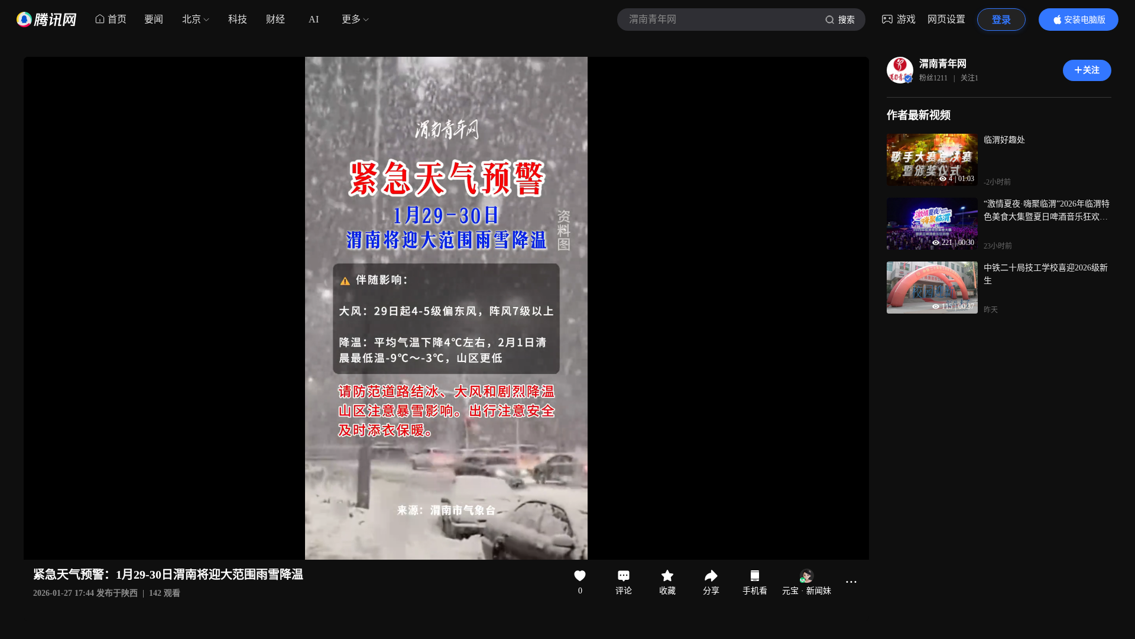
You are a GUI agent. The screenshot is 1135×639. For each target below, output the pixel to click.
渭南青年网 (943, 64)
